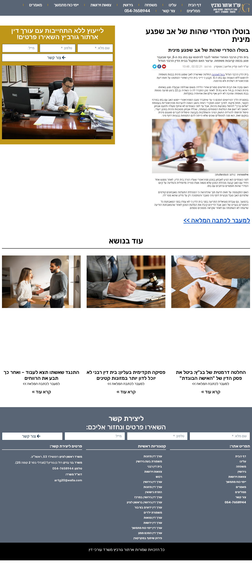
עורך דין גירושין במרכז (148, 497)
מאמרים (35, 4)
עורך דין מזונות (153, 456)
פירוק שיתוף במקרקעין (147, 538)
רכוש (159, 477)
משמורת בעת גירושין (149, 461)
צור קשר (168, 10)
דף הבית (194, 4)
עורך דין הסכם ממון (150, 533)
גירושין (128, 4)
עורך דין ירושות (153, 523)
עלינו (172, 4)
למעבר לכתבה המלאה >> (216, 220)
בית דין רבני (154, 466)
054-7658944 (137, 10)
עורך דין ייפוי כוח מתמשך (147, 528)
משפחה (151, 4)
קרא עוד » (210, 392)
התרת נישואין (153, 492)
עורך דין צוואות (153, 517)
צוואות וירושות (100, 4)
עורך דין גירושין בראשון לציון (144, 502)
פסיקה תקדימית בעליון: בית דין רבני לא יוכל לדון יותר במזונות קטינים (126, 375)
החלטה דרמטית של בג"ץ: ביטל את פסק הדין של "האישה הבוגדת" (211, 375)
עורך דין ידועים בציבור (148, 507)
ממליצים (193, 10)
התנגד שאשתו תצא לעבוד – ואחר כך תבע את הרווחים (41, 375)
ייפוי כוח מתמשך (66, 4)
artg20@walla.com (68, 480)
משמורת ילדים (153, 512)
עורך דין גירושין (152, 482)
